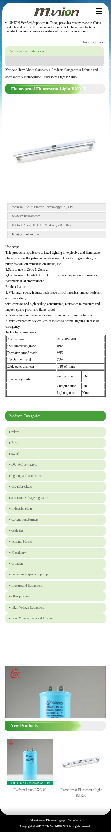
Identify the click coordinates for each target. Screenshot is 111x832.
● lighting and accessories (26, 476)
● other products (20, 596)
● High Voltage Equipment (26, 607)
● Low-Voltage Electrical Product (31, 618)
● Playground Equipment (25, 585)
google (63, 820)
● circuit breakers (20, 487)
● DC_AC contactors (23, 465)
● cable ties (16, 530)
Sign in (101, 42)
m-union (74, 820)
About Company (37, 70)
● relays (14, 432)
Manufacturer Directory (43, 820)
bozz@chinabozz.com (26, 234)
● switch (14, 454)
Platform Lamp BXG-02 (29, 790)
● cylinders (16, 563)
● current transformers (24, 520)
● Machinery (17, 552)
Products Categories (65, 70)
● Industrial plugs (20, 508)
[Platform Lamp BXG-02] (30, 784)
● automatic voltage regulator (28, 498)
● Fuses (14, 443)
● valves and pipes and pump (28, 574)
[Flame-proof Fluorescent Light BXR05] (55, 661)
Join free (88, 42)
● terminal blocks (20, 542)
